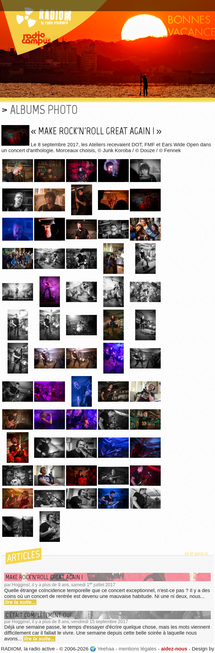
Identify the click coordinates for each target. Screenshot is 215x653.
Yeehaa (105, 649)
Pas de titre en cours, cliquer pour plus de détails (60, 3)
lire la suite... (20, 602)
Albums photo (44, 109)
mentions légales (137, 649)
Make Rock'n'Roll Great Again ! (44, 577)
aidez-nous (174, 649)
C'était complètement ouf (39, 615)
